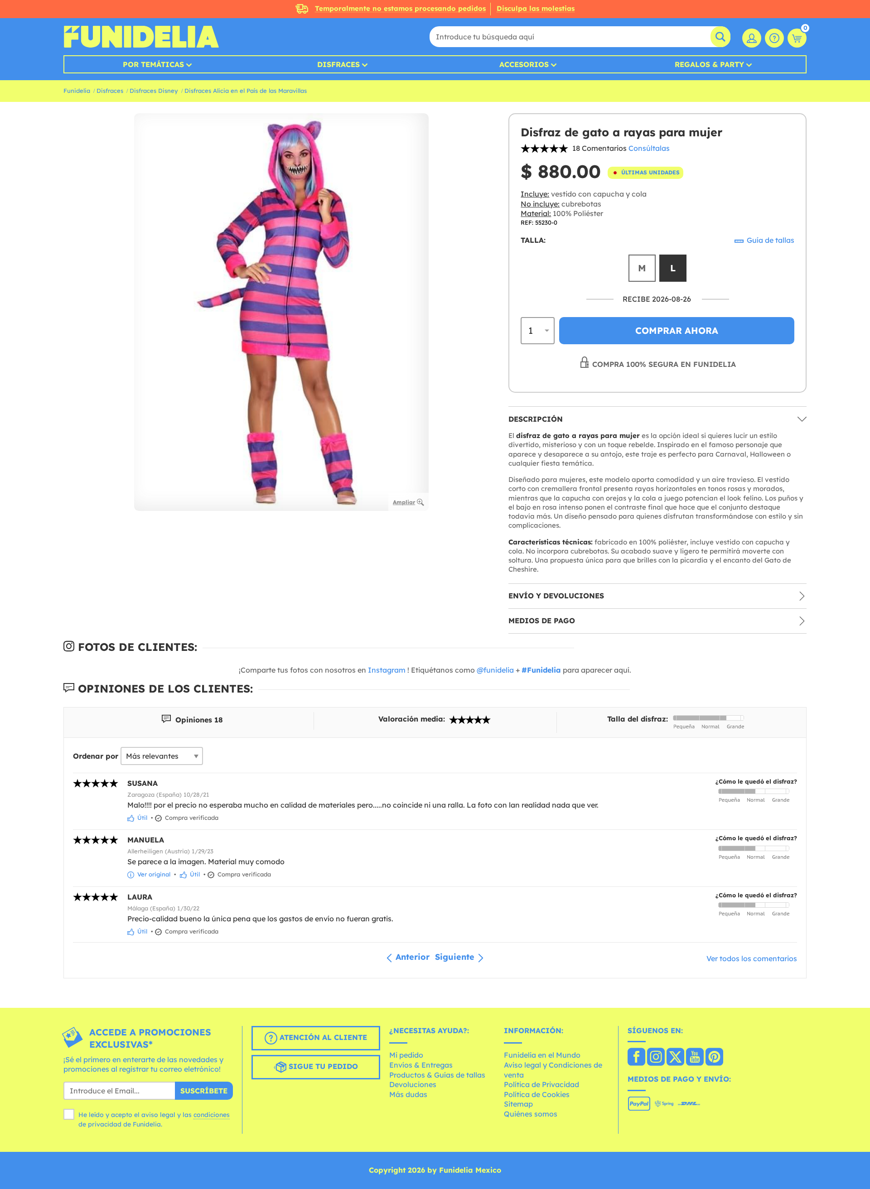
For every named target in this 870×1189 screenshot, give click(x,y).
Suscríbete (203, 1090)
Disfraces (338, 64)
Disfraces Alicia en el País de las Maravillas (245, 90)
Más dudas (408, 1094)
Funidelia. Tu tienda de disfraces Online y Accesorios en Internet (141, 37)
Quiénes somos (530, 1113)
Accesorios (524, 64)
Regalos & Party (709, 64)
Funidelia (76, 90)
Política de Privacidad (541, 1084)
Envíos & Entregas (421, 1064)
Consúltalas (649, 148)
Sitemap (518, 1103)
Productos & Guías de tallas (437, 1074)
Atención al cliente (322, 1037)
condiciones (211, 1115)
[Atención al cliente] (774, 38)
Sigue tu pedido (322, 1066)
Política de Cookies (537, 1094)
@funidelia (495, 669)
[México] (636, 1058)
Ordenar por (95, 756)
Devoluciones (412, 1084)
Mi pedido (406, 1054)
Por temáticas (153, 64)
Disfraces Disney (154, 90)
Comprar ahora (676, 330)
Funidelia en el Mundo (542, 1054)
